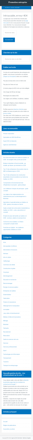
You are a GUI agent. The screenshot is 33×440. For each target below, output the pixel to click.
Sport (4, 350)
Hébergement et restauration (11, 306)
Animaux (5, 253)
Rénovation (6, 335)
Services (5, 343)
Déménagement (7, 276)
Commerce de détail (9, 264)
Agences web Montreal (9, 145)
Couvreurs (6, 272)
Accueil (5, 421)
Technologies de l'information (11, 354)
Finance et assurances (9, 302)
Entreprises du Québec (9, 291)
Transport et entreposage (10, 365)
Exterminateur (7, 294)
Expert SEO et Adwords (9, 141)
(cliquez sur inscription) (9, 76)
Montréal (5, 324)
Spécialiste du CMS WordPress (12, 137)
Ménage (5, 320)
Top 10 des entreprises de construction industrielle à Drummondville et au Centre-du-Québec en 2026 (15, 177)
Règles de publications (9, 425)
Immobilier (6, 309)
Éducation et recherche (9, 279)
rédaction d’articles (18, 109)
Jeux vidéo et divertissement (11, 313)
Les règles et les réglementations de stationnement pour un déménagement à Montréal (14, 196)
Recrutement (7, 332)
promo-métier (7, 113)
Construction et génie (9, 268)
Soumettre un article (9, 429)
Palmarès (6, 328)
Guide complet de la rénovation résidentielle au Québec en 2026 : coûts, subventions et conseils (16, 210)
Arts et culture (7, 257)
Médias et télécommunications (12, 317)
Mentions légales (27, 438)
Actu (4, 242)
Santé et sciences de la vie (10, 339)
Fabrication (6, 298)
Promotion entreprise (17, 2)
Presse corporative (8, 133)
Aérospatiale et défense (10, 246)
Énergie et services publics (10, 287)
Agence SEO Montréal (16, 438)
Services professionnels (10, 347)
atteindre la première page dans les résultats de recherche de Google (16, 382)
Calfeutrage (6, 261)
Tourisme (5, 362)
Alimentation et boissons (10, 250)
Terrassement (7, 358)
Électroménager (7, 283)
